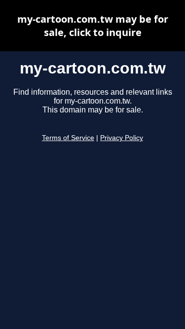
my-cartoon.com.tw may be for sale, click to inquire (92, 25)
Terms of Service (68, 138)
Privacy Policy (121, 138)
